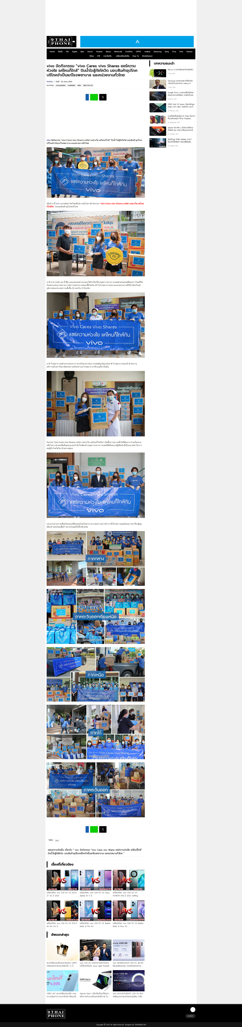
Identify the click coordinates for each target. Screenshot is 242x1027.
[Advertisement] (121, 17)
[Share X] (103, 97)
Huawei (99, 51)
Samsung (157, 51)
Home (52, 51)
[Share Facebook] (87, 97)
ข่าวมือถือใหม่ (71, 85)
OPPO (138, 51)
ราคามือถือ (107, 56)
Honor (90, 51)
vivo (49, 140)
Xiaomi (189, 51)
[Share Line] (94, 97)
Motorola (118, 51)
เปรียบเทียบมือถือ (122, 56)
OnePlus (129, 51)
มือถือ (60, 51)
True (174, 51)
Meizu (108, 51)
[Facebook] (192, 1009)
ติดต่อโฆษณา (147, 56)
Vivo (181, 51)
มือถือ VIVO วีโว (88, 85)
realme (147, 51)
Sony (167, 51)
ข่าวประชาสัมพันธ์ (60, 85)
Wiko (91, 56)
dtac (82, 51)
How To (136, 56)
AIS (67, 51)
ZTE (98, 56)
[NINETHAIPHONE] (61, 41)
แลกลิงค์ (190, 1016)
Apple (74, 51)
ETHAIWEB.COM (140, 1024)
